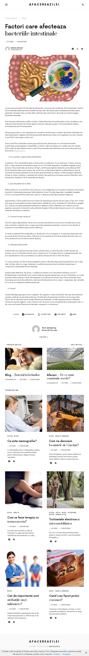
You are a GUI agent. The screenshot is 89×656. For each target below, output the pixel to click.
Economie (72, 512)
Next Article (76, 345)
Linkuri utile (61, 514)
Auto (58, 512)
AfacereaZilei (44, 4)
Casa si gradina (62, 436)
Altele (10, 436)
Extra (51, 514)
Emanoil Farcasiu (17, 48)
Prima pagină (11, 18)
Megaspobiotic (19, 151)
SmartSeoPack (54, 646)
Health (16, 512)
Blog (24, 18)
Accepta (66, 654)
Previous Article (14, 345)
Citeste (56, 654)
